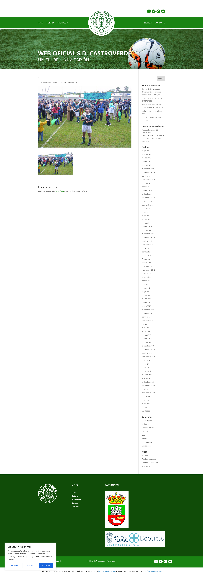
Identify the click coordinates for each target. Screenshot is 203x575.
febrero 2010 (147, 375)
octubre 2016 (147, 176)
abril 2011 (146, 331)
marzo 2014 (146, 223)
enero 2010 (146, 378)
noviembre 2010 (148, 349)
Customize (15, 565)
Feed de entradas (149, 459)
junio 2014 (146, 212)
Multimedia (62, 23)
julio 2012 (146, 284)
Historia (50, 23)
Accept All (46, 565)
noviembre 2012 (148, 270)
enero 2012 (146, 306)
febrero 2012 (147, 302)
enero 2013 (146, 263)
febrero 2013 (147, 259)
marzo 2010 (146, 371)
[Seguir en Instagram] (158, 11)
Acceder (145, 455)
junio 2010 (146, 360)
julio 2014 (146, 208)
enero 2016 (146, 183)
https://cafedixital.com (107, 571)
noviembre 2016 (148, 172)
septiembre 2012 (148, 277)
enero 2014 (146, 230)
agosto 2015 (146, 187)
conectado (60, 191)
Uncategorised (147, 446)
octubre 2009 (147, 389)
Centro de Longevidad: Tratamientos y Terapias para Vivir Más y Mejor (151, 92)
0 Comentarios (71, 82)
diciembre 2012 (148, 266)
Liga (143, 435)
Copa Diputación (148, 420)
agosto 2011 (146, 324)
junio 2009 (146, 400)
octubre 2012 (147, 273)
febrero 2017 (147, 161)
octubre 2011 (147, 317)
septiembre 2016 (148, 179)
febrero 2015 (147, 190)
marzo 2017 (146, 158)
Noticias (148, 23)
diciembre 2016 (148, 169)
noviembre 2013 (148, 237)
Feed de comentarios (150, 463)
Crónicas (145, 424)
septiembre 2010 (148, 357)
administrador (47, 82)
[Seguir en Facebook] (149, 11)
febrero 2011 (147, 338)
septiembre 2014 (148, 205)
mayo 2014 (146, 216)
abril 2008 (146, 411)
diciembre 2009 (148, 382)
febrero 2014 (147, 226)
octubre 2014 (147, 201)
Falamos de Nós (148, 428)
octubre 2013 (147, 241)
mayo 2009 (146, 404)
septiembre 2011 (148, 320)
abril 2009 (146, 407)
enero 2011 (146, 342)
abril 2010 (146, 367)
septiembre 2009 (148, 393)
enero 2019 (146, 154)
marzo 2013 (146, 255)
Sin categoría (147, 442)
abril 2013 (146, 252)
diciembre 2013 (148, 234)
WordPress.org (148, 466)
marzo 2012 (146, 299)
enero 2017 (146, 165)
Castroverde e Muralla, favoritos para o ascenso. (153, 138)
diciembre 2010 (148, 346)
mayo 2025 (146, 151)
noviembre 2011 (148, 313)
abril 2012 (146, 295)
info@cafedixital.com (153, 571)
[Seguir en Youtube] (163, 11)
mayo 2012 (146, 291)
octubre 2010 (147, 353)
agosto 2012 (146, 281)
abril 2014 (146, 219)
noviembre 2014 (148, 197)
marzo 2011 (146, 335)
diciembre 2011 (148, 310)
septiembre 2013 (148, 244)
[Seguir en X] (154, 11)
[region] (30, 556)
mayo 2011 (146, 328)
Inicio (40, 23)
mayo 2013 (146, 248)
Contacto (160, 23)
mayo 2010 (146, 364)
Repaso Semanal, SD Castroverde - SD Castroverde (150, 133)
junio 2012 (146, 288)
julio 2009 (146, 396)
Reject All (30, 565)
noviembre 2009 (148, 386)
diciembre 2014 (148, 194)
